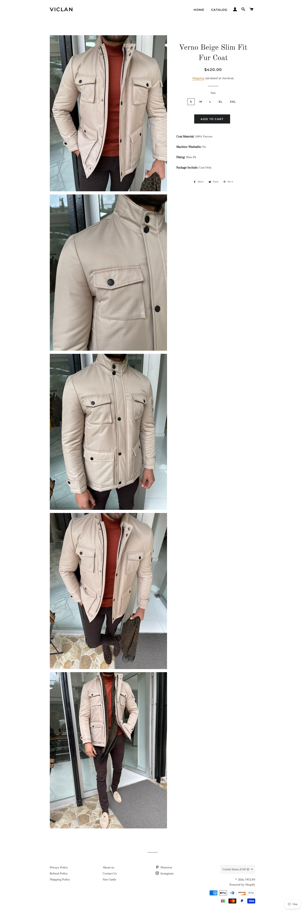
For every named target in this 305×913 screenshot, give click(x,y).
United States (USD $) (235, 869)
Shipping (198, 78)
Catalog (219, 10)
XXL (233, 101)
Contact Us (110, 873)
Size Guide (109, 879)
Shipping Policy (60, 879)
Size (213, 93)
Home (199, 10)
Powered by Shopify (242, 884)
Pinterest (166, 867)
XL (220, 101)
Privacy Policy (59, 867)
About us (108, 867)
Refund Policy (59, 873)
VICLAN (61, 9)
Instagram (167, 873)
